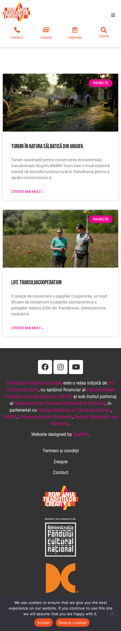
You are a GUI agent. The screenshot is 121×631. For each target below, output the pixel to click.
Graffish (81, 434)
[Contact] (17, 30)
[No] (112, 612)
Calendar (75, 37)
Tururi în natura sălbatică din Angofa (47, 146)
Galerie (46, 37)
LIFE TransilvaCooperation (36, 282)
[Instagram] (60, 367)
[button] (113, 15)
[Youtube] (76, 367)
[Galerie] (46, 30)
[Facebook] (45, 367)
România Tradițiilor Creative (34, 383)
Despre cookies (73, 622)
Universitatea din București (45, 417)
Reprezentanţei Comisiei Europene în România (60, 403)
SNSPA (10, 417)
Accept (43, 622)
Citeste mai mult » (27, 192)
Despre (61, 461)
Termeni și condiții (60, 450)
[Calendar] (75, 30)
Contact (17, 37)
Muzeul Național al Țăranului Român (74, 410)
